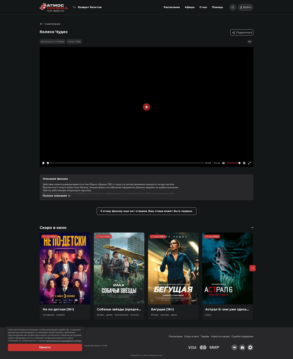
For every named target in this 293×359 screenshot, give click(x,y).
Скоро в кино (191, 336)
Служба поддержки (242, 336)
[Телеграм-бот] (242, 347)
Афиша (190, 7)
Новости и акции (220, 336)
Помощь (217, 7)
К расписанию (52, 24)
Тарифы (205, 336)
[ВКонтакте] (234, 347)
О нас (203, 7)
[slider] (125, 163)
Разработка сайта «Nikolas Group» (147, 355)
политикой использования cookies (63, 340)
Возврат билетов (89, 7)
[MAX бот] (250, 347)
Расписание (172, 7)
